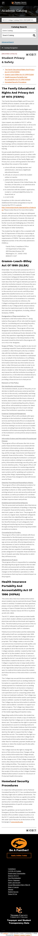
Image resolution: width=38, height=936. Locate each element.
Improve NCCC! (13, 876)
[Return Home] (19, 3)
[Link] (19, 915)
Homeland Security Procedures (15, 82)
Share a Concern (13, 887)
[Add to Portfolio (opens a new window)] (27, 54)
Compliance (12, 869)
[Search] (34, 35)
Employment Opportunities (16, 873)
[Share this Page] (30, 54)
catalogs (5, 933)
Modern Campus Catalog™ (23, 935)
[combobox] (19, 20)
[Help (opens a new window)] (35, 54)
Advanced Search (8, 42)
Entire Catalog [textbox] (8, 30)
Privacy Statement (14, 880)
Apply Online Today (19, 855)
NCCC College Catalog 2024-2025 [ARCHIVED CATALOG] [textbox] (19, 20)
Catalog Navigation (11, 48)
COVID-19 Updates (14, 871)
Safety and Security (14, 882)
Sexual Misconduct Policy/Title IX (19, 885)
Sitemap (10, 889)
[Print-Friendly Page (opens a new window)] (32, 54)
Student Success (13, 892)
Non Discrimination (14, 878)
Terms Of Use (12, 894)
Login (3, 930)
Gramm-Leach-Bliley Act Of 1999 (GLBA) (19, 74)
